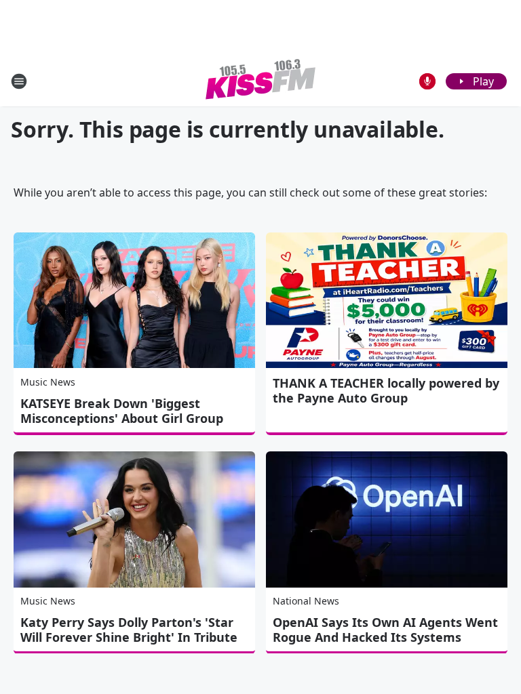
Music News (47, 381)
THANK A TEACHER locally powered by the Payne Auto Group (386, 390)
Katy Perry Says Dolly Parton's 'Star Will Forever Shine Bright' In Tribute (128, 630)
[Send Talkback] (427, 81)
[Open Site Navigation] (19, 81)
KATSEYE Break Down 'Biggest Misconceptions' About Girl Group (121, 411)
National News (306, 600)
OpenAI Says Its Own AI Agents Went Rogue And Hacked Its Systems (385, 630)
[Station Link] (260, 81)
